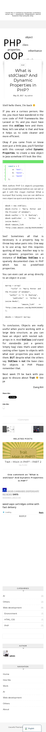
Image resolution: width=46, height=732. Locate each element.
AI (4, 596)
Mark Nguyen (23, 7)
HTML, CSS (9, 619)
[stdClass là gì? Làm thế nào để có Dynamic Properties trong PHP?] (8, 429)
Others (6, 602)
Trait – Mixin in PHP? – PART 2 (23, 461)
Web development (12, 607)
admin (30, 96)
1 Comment (23, 420)
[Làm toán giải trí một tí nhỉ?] (37, 429)
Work (5, 686)
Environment (10, 613)
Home (6, 674)
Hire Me (7, 680)
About (6, 709)
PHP (23, 65)
